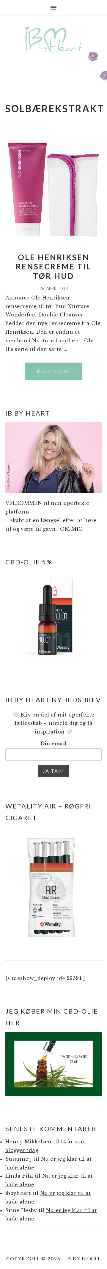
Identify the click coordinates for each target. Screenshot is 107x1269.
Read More (53, 371)
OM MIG (71, 529)
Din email (53, 744)
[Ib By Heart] (53, 56)
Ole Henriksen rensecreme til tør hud (54, 266)
